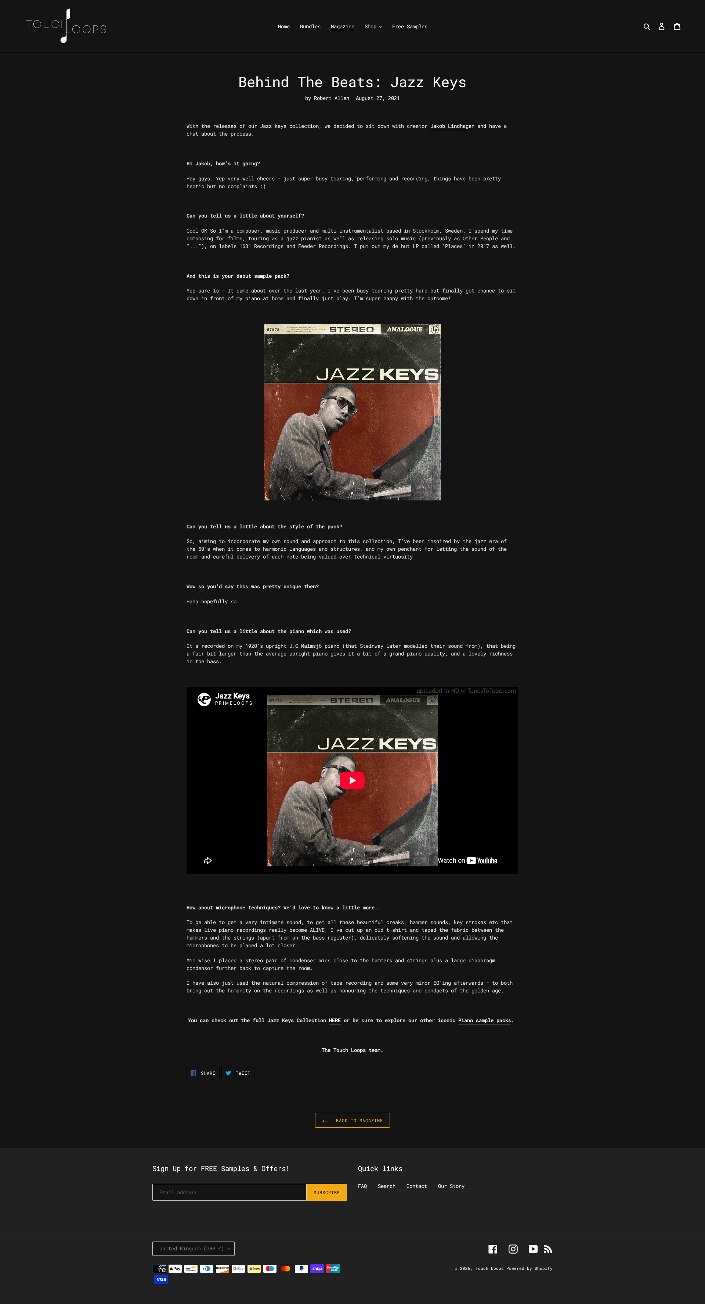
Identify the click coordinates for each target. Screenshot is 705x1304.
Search (386, 1185)
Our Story (451, 1185)
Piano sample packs (484, 1020)
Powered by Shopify (529, 1268)
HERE (335, 1020)
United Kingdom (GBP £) (191, 1248)
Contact (416, 1185)
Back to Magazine (358, 1120)
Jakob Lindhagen (452, 125)
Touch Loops (491, 1268)
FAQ (362, 1185)
